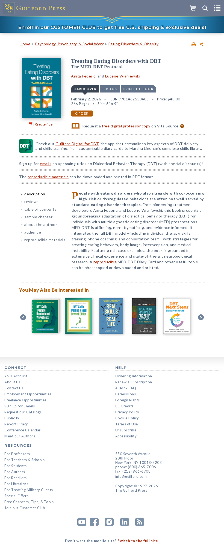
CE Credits (124, 406)
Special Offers (16, 496)
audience (32, 232)
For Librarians (16, 484)
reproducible (105, 261)
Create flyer (44, 124)
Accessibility (126, 436)
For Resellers (15, 478)
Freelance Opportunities (25, 400)
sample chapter (38, 216)
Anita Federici (83, 76)
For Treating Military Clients (28, 490)
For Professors (17, 454)
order (82, 113)
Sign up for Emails (19, 406)
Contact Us (13, 388)
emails (45, 163)
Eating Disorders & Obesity (133, 43)
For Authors (14, 472)
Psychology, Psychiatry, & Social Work (69, 43)
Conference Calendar (22, 430)
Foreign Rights (127, 400)
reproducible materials (48, 176)
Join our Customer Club (24, 508)
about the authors (41, 224)
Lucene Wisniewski (122, 76)
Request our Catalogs (23, 412)
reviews (31, 201)
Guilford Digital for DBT (77, 143)
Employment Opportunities (27, 394)
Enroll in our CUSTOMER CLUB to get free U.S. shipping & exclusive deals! (112, 27)
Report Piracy (16, 424)
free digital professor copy (126, 126)
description (34, 194)
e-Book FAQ (125, 388)
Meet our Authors (19, 436)
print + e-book (138, 89)
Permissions (125, 394)
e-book (110, 89)
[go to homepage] (34, 8)
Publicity (11, 418)
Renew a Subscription (133, 382)
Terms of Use (126, 424)
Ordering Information (133, 376)
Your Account (15, 376)
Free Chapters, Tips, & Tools (29, 502)
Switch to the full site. (138, 541)
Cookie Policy (127, 418)
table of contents (40, 209)
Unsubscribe (126, 430)
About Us (12, 382)
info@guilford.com (131, 476)
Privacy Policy (127, 412)
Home (25, 43)
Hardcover (85, 89)
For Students (15, 466)
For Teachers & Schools (24, 460)
